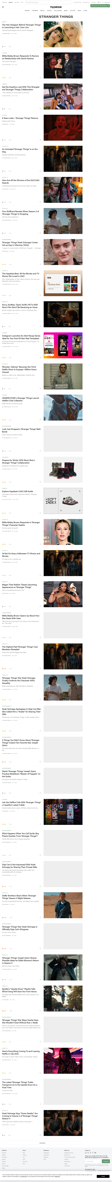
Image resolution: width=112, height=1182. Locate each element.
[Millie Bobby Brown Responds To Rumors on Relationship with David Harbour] (63, 65)
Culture (72, 10)
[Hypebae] (56, 7)
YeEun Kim (6, 189)
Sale (24, 1163)
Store (85, 10)
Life (24, 1157)
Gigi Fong (5, 124)
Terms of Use (100, 1165)
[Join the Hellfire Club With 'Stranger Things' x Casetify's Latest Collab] (63, 812)
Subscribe (106, 1161)
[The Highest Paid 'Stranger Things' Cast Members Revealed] (63, 656)
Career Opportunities (69, 1157)
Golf (24, 1159)
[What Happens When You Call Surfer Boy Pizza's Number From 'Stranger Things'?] (63, 843)
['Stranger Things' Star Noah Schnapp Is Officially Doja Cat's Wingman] (63, 936)
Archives (25, 1161)
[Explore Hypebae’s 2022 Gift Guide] (63, 501)
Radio (79, 10)
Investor (66, 1159)
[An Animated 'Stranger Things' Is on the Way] (63, 159)
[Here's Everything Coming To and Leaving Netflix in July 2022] (63, 1061)
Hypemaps (46, 1155)
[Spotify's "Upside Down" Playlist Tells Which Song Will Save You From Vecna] (63, 998)
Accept (103, 1176)
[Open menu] (3, 7)
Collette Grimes (7, 157)
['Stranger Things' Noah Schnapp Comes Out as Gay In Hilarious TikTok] (63, 252)
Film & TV (5, 146)
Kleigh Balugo (6, 33)
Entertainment (6, 239)
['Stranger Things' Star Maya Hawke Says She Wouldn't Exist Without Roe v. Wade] (63, 1030)
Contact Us (67, 1166)
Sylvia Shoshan (7, 64)
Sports (49, 10)
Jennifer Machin (7, 220)
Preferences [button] (57, 1176)
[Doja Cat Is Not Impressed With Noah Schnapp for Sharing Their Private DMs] (63, 874)
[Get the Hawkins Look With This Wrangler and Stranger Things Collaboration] (63, 97)
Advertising (67, 1161)
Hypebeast (46, 1153)
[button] (26, 46)
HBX (45, 1159)
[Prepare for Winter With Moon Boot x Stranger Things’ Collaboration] (63, 470)
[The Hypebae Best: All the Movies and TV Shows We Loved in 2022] (63, 283)
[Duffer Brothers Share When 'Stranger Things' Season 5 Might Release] (63, 905)
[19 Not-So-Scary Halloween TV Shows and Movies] (63, 563)
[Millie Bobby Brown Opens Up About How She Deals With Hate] (63, 625)
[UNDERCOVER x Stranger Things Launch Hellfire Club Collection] (63, 407)
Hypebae (46, 1157)
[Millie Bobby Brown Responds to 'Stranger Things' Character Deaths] (63, 532)
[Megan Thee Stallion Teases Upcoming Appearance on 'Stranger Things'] (63, 594)
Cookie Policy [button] (24, 1176)
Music (66, 10)
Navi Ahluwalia (7, 437)
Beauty (42, 10)
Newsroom (67, 1155)
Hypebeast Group (68, 1153)
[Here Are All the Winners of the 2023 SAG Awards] (63, 190)
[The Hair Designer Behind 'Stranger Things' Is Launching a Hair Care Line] (63, 34)
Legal (65, 1163)
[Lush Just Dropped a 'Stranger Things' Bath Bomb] (63, 439)
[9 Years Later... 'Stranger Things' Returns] (63, 128)
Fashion (27, 10)
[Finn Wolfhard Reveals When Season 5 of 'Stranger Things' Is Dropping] (63, 221)
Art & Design (58, 10)
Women (25, 1155)
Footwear (35, 10)
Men (24, 1153)
